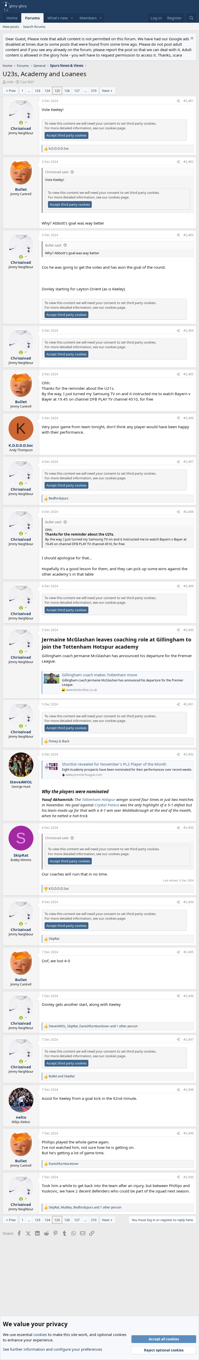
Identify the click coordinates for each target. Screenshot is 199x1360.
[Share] (178, 101)
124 (47, 90)
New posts (11, 26)
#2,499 (188, 1133)
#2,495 (188, 952)
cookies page (115, 128)
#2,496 (188, 996)
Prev (12, 90)
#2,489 (188, 586)
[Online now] (20, 122)
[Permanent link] (140, 647)
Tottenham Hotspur (98, 799)
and (62, 1076)
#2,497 (188, 1039)
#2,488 (188, 512)
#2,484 (188, 330)
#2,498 (188, 1089)
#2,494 (188, 902)
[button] (72, 18)
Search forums (34, 26)
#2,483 (188, 235)
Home (11, 17)
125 (57, 90)
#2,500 (188, 1177)
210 (93, 90)
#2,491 (188, 704)
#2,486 (188, 418)
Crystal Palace (107, 804)
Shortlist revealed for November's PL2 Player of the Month (114, 764)
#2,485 (188, 374)
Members (88, 17)
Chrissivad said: (57, 172)
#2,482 (188, 162)
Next (106, 90)
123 (37, 90)
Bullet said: (53, 245)
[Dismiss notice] (191, 39)
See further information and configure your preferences (52, 1349)
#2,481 (188, 101)
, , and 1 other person (93, 1026)
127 (77, 90)
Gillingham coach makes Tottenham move (99, 674)
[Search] (191, 18)
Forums (32, 17)
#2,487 (188, 461)
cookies (40, 1334)
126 (67, 90)
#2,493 (188, 827)
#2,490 (188, 630)
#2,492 (188, 754)
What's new (57, 17)
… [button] (29, 90)
